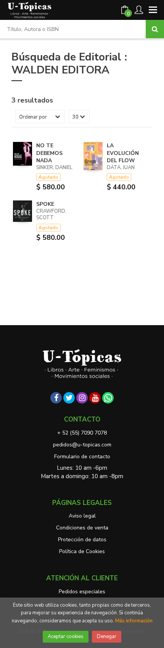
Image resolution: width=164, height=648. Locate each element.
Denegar (106, 636)
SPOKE (45, 204)
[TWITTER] (69, 398)
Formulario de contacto (82, 456)
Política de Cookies (82, 551)
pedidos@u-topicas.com (82, 444)
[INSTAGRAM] (82, 398)
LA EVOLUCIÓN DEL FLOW (123, 153)
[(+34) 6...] (108, 398)
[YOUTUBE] (95, 398)
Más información (134, 620)
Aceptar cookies (66, 636)
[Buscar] (155, 29)
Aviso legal (82, 515)
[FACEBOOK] (56, 398)
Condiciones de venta (82, 527)
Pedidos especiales (82, 591)
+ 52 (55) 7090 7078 (82, 432)
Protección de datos (82, 539)
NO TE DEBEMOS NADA (49, 153)
